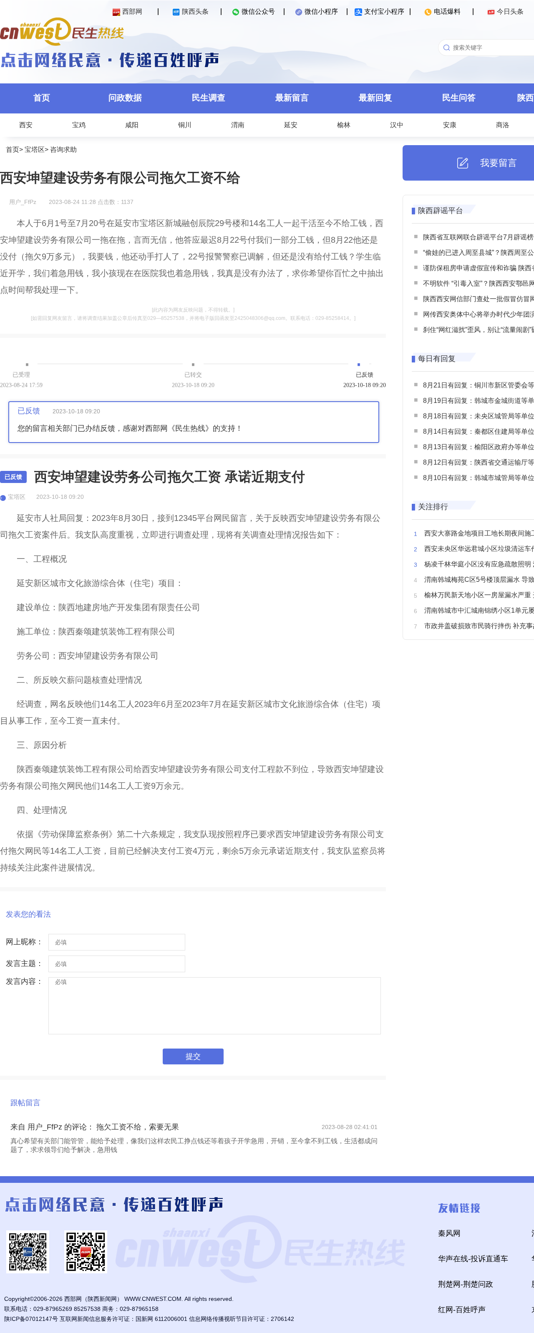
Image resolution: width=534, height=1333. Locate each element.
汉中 (396, 124)
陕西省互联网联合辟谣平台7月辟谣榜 (478, 237)
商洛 (502, 124)
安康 (449, 124)
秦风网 (449, 1233)
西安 (26, 124)
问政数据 (125, 97)
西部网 (132, 11)
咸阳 (132, 124)
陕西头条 (195, 11)
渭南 (237, 124)
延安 (290, 124)
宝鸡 (79, 124)
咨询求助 (63, 149)
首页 (41, 97)
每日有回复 (437, 359)
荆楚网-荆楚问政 (465, 1284)
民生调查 (208, 97)
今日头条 (510, 11)
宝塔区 (35, 149)
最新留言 (292, 97)
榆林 (343, 124)
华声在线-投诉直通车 (473, 1259)
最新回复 (375, 97)
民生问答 (459, 97)
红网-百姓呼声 (462, 1309)
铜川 (184, 124)
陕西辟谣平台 (440, 210)
